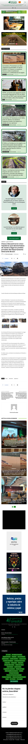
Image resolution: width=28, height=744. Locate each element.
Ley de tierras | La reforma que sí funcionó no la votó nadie (14, 228)
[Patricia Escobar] (2, 254)
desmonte (11, 378)
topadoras (16, 378)
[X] (25, 2)
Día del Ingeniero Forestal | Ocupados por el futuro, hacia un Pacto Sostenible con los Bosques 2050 (14, 201)
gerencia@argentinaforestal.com (11, 634)
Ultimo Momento (9, 241)
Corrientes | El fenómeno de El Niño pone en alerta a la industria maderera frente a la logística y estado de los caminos (13, 120)
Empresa (4, 717)
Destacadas (14, 439)
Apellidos (4, 707)
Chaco (6, 378)
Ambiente (4, 74)
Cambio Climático (6, 124)
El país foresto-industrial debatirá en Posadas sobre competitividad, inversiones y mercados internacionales (14, 501)
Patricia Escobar (10, 74)
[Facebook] (25, 5)
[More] (17, 258)
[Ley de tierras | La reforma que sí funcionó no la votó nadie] (14, 219)
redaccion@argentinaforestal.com (11, 643)
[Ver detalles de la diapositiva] (14, 12)
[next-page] (15, 507)
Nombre (4, 702)
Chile (3, 99)
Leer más (14, 208)
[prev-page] (13, 507)
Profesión (4, 712)
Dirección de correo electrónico (9, 696)
